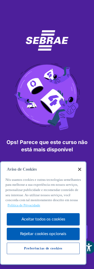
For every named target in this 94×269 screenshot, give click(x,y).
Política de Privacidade (24, 205)
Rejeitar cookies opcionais (43, 234)
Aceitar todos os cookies (43, 219)
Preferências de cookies (43, 248)
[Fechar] (79, 169)
